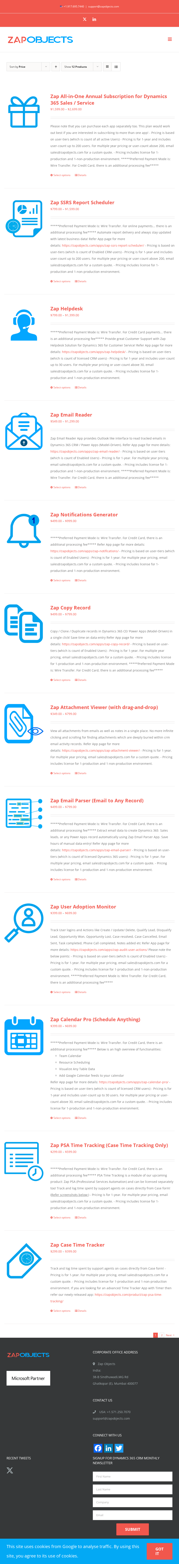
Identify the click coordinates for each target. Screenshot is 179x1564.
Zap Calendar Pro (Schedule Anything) (95, 1019)
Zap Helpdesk (66, 308)
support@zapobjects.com (103, 6)
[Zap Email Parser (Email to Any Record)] (23, 813)
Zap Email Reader (71, 415)
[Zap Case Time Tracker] (23, 1261)
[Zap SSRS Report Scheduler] (23, 218)
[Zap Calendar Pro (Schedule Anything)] (23, 1035)
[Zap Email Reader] (23, 431)
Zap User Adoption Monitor (83, 906)
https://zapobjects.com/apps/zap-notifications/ (84, 551)
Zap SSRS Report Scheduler (82, 202)
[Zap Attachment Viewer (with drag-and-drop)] (23, 723)
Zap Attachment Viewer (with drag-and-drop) (104, 707)
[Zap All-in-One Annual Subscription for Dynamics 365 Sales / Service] (23, 112)
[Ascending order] (56, 66)
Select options (62, 175)
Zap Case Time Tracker (77, 1245)
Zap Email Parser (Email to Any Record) (96, 800)
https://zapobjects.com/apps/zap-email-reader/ (85, 451)
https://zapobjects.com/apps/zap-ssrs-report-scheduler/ (103, 245)
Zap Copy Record (70, 607)
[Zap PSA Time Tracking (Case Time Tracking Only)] (23, 1161)
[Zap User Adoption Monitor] (23, 923)
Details (82, 175)
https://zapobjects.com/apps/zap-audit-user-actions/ (109, 950)
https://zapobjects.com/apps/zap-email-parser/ (96, 850)
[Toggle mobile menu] (170, 39)
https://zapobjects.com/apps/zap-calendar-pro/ (133, 1082)
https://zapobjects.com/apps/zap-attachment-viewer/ (101, 750)
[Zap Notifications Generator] (23, 530)
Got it (159, 1551)
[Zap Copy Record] (23, 624)
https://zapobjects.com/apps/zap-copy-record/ (96, 644)
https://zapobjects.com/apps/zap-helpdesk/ (94, 352)
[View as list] (116, 66)
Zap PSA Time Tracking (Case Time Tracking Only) (109, 1145)
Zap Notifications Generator (84, 514)
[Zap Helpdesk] (23, 324)
